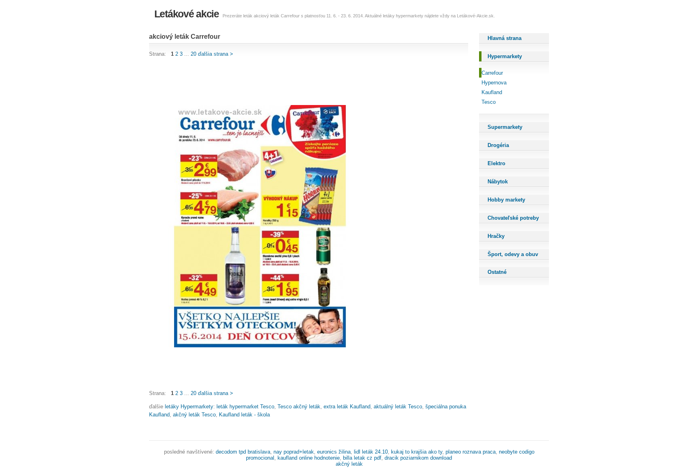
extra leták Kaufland (347, 407)
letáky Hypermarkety (189, 407)
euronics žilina (334, 452)
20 (193, 54)
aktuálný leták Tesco (398, 407)
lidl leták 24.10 (371, 452)
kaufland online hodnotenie (309, 458)
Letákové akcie (186, 13)
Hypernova (494, 83)
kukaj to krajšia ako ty (416, 452)
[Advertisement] (296, 81)
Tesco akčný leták (299, 407)
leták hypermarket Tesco (245, 407)
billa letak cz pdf (362, 458)
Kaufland (491, 92)
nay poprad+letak (293, 452)
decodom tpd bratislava (243, 452)
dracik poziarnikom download (418, 458)
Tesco (488, 102)
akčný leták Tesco (194, 415)
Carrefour (492, 73)
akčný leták (349, 464)
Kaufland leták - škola (244, 415)
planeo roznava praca (471, 452)
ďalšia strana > (215, 54)
